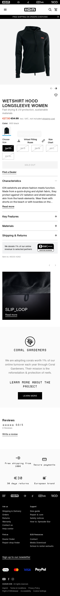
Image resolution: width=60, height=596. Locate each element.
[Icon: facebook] (8, 579)
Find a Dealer (9, 172)
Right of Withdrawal (10, 591)
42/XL (8, 156)
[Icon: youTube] (4, 579)
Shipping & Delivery (11, 511)
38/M (37, 148)
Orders (5, 514)
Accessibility (26, 591)
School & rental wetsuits (41, 546)
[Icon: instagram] (13, 579)
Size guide (35, 511)
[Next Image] (56, 88)
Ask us (5, 506)
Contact (34, 539)
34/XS (8, 148)
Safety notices (37, 518)
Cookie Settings (39, 591)
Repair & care (36, 514)
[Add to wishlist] (56, 95)
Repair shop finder (11, 542)
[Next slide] (55, 265)
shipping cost (48, 118)
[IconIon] (6, 2)
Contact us (7, 525)
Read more (8, 206)
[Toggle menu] (5, 10)
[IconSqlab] (40, 2)
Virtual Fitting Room (30, 141)
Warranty (6, 521)
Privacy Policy (34, 588)
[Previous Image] (51, 88)
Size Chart (50, 141)
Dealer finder (8, 539)
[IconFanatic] (28, 2)
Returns (6, 518)
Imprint (5, 588)
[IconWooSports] (54, 2)
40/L (52, 148)
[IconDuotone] (18, 2)
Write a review (10, 434)
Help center (7, 528)
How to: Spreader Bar (40, 521)
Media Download (38, 542)
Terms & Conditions (18, 588)
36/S (22, 148)
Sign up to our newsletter (16, 557)
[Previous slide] (49, 265)
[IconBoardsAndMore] (4, 496)
